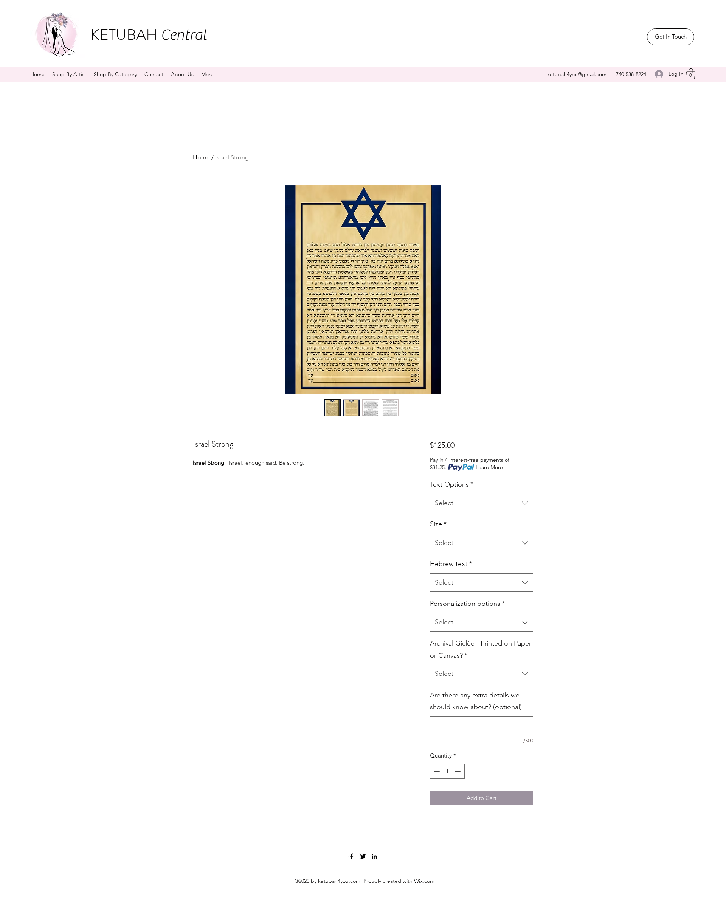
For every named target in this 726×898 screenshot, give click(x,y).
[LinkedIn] (374, 856)
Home (201, 157)
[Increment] (458, 771)
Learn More (489, 467)
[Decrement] (436, 771)
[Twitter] (363, 856)
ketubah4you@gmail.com (577, 74)
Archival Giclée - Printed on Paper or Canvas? (480, 649)
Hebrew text (451, 564)
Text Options (451, 484)
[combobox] (481, 503)
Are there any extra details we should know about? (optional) (476, 701)
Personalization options (467, 603)
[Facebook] (351, 856)
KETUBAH (148, 34)
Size (438, 524)
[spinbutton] (447, 771)
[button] (690, 73)
